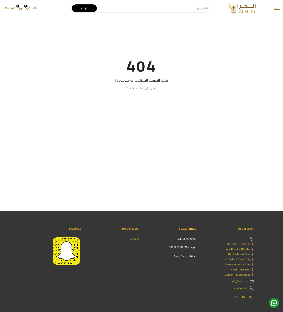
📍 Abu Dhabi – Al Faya (241, 254)
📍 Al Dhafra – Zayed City (239, 259)
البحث (84, 8)
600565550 (241, 288)
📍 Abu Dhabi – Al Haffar (240, 249)
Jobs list (134, 238)
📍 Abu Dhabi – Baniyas (240, 243)
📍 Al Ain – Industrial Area (239, 264)
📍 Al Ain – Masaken (242, 269)
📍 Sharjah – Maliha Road (239, 274)
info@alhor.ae (240, 281)
